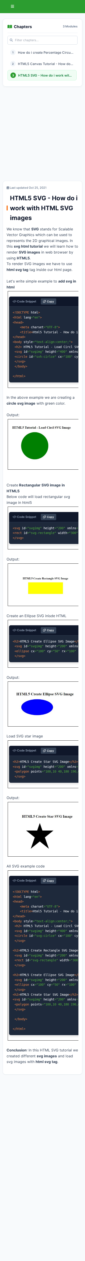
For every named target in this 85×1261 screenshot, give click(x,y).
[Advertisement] (42, 134)
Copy (50, 301)
